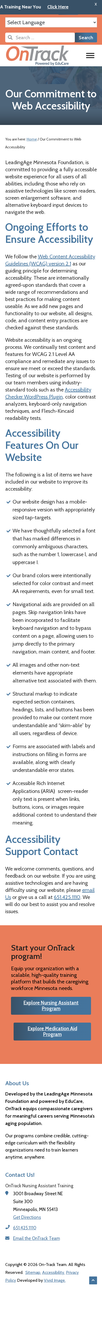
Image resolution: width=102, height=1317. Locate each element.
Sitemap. (33, 1272)
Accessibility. (53, 1272)
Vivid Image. (55, 1280)
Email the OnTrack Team (36, 1238)
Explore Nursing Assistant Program (51, 1006)
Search (86, 38)
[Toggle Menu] (90, 55)
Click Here (47, 6)
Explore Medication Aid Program (52, 1031)
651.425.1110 (67, 897)
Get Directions (27, 1217)
